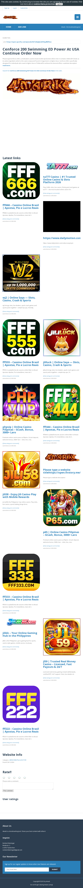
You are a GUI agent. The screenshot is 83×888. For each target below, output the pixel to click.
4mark (48, 881)
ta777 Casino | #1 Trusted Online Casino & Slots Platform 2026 (59, 179)
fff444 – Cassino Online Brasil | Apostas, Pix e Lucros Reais (61, 428)
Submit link (24, 8)
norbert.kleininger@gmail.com (12, 850)
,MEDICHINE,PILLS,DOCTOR (17, 760)
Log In (15, 8)
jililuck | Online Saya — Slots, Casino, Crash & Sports (61, 363)
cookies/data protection (44, 4)
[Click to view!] (41, 86)
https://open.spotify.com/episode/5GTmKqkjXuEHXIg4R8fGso (29, 42)
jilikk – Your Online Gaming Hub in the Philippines (20, 634)
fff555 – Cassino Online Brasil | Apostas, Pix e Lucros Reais (21, 363)
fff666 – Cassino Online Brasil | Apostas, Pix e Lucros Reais (21, 206)
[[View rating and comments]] (11, 219)
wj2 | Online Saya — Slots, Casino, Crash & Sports (19, 299)
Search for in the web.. (32, 71)
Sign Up (6, 8)
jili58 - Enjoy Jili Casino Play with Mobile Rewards (19, 496)
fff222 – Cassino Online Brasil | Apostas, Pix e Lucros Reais (21, 730)
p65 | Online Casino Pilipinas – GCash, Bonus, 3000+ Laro (61, 533)
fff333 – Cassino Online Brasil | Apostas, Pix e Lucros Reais (21, 598)
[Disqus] (41, 126)
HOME (8, 27)
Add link (22, 27)
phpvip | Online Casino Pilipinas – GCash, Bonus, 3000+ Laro (18, 429)
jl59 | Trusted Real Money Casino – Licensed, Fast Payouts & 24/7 (59, 664)
